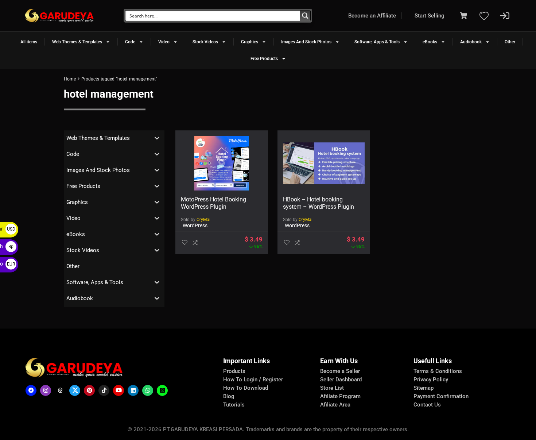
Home (70, 79)
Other (510, 41)
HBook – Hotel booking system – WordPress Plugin (318, 203)
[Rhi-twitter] (74, 390)
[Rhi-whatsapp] (147, 390)
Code (130, 41)
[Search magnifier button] (305, 16)
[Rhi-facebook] (31, 390)
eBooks (430, 41)
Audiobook (471, 41)
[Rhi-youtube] (118, 390)
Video (164, 41)
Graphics (249, 41)
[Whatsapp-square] (162, 390)
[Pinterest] (89, 390)
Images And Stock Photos (306, 41)
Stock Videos (205, 41)
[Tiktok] (103, 390)
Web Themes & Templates (77, 41)
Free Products (264, 58)
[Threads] (60, 390)
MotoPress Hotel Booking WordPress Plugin (213, 203)
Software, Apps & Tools (377, 41)
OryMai (203, 219)
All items (28, 41)
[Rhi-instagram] (45, 390)
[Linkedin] (133, 390)
